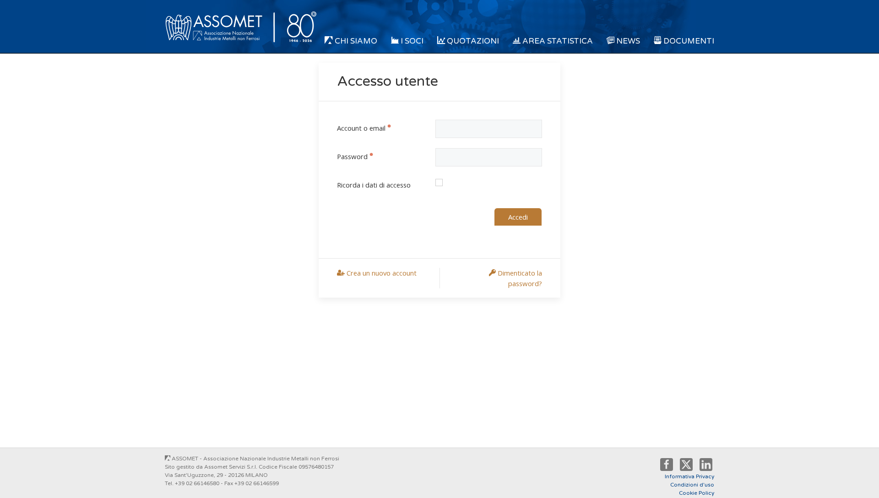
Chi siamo (355, 41)
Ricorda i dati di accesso (374, 184)
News (627, 41)
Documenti (688, 41)
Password (352, 156)
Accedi (518, 216)
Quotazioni (472, 41)
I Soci (411, 41)
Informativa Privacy (689, 476)
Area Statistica (557, 41)
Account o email (361, 128)
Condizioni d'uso (692, 484)
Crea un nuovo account (381, 272)
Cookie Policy (696, 493)
